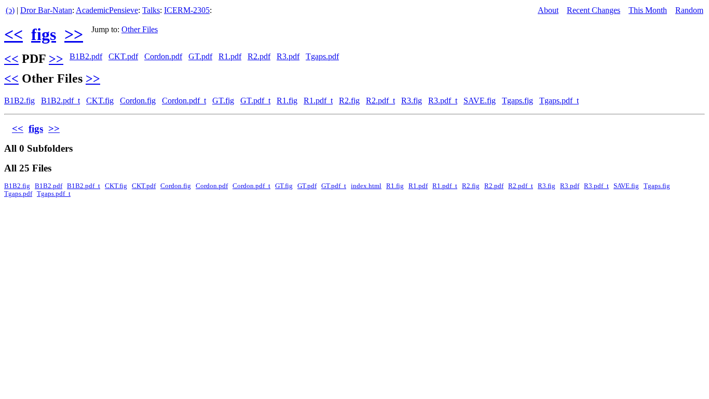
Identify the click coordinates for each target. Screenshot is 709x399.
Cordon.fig (138, 100)
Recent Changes (593, 10)
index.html (366, 186)
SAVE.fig (479, 100)
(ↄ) (10, 10)
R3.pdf (288, 56)
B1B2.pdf (86, 56)
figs (43, 34)
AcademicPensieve (107, 10)
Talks (151, 10)
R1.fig (287, 100)
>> (73, 34)
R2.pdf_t (380, 100)
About (548, 10)
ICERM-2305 (187, 10)
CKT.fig (100, 100)
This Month (648, 10)
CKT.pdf (123, 56)
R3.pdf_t (442, 100)
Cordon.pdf (163, 56)
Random (689, 10)
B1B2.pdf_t (60, 100)
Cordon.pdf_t (184, 100)
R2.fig (349, 100)
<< (13, 34)
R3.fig (411, 100)
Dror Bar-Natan (46, 10)
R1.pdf (230, 56)
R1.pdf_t (318, 100)
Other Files (139, 29)
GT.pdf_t (255, 100)
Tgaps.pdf (322, 56)
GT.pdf (200, 56)
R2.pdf (259, 56)
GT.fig (223, 100)
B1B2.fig (19, 100)
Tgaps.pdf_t (559, 100)
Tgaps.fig (517, 100)
